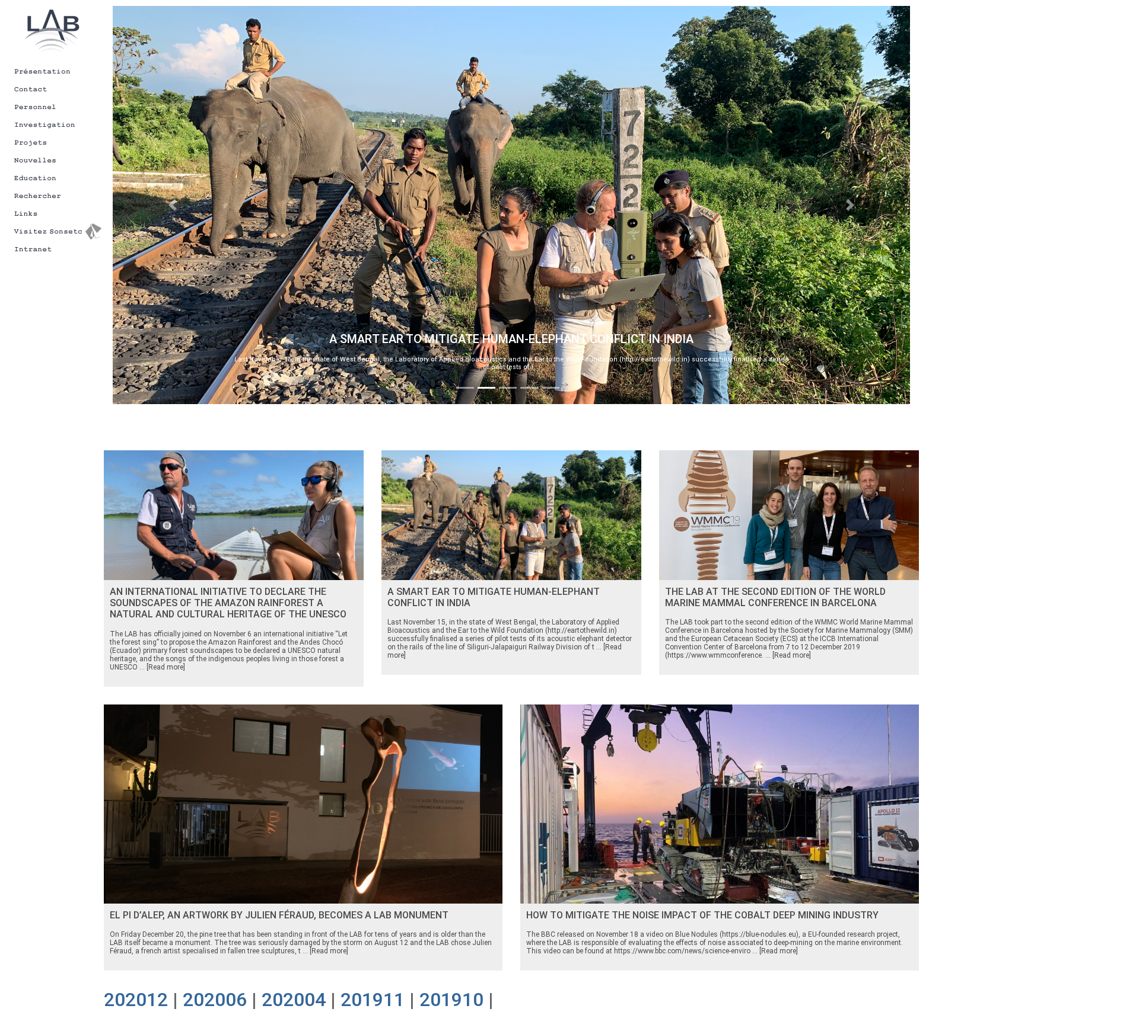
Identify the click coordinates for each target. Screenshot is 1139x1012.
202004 (294, 999)
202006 (215, 999)
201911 (373, 999)
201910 (451, 999)
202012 (136, 999)
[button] (173, 205)
